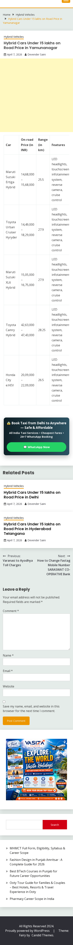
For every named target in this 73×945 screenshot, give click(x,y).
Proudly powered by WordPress (27, 931)
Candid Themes (42, 935)
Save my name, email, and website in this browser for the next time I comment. (31, 708)
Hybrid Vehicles (14, 36)
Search (55, 825)
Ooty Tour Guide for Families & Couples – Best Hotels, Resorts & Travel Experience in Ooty (37, 887)
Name (8, 655)
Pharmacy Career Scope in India (32, 899)
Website (8, 686)
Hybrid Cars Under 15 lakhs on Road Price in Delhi (32, 495)
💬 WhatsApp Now (36, 447)
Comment (11, 611)
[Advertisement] (36, 95)
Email (8, 671)
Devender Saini (37, 54)
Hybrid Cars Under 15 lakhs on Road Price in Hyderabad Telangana (32, 528)
